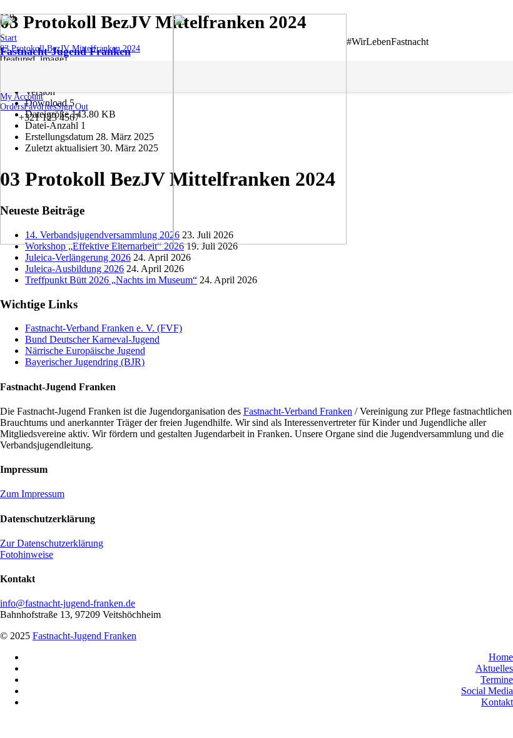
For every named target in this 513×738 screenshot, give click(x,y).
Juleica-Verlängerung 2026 (78, 257)
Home (501, 657)
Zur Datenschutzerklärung (51, 543)
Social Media (487, 690)
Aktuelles (494, 668)
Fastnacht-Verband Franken (297, 411)
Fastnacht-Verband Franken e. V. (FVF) (103, 328)
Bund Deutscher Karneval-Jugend (92, 339)
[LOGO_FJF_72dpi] (173, 241)
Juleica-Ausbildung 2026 (74, 268)
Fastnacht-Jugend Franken (84, 635)
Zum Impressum (32, 493)
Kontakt (497, 702)
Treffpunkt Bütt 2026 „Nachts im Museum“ (111, 280)
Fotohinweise (26, 554)
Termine (496, 679)
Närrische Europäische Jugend (85, 350)
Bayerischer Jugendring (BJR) (85, 361)
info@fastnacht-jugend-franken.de (67, 603)
